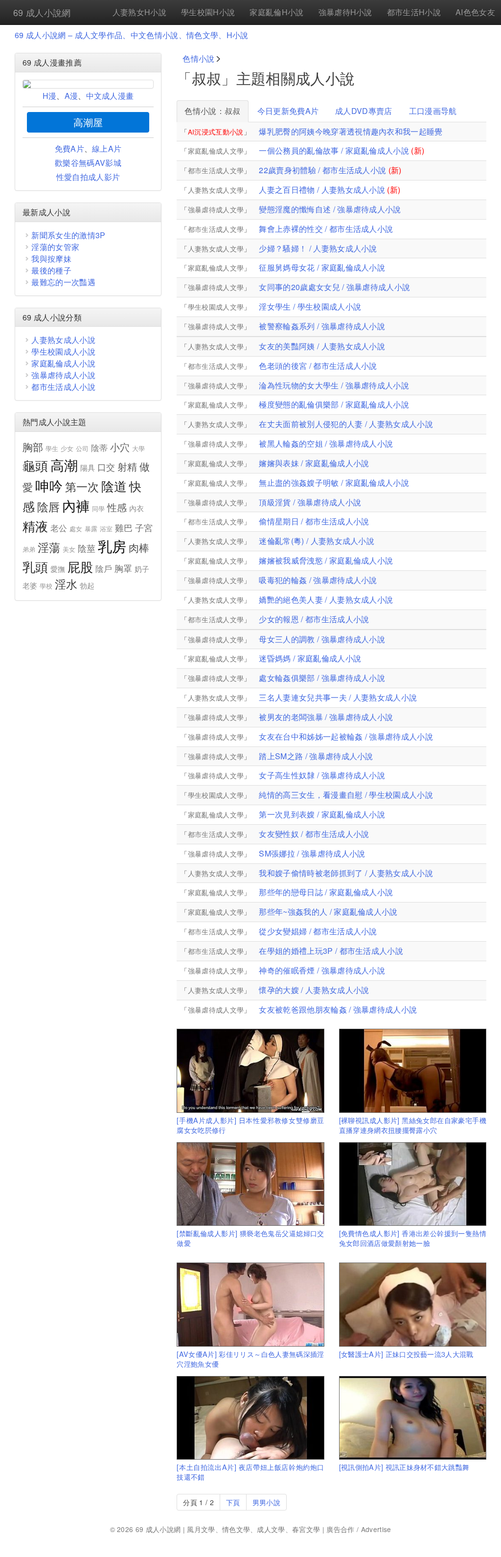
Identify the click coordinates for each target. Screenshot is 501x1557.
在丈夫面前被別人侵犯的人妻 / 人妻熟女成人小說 (346, 423)
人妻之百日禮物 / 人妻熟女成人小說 (322, 189)
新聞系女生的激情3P (68, 235)
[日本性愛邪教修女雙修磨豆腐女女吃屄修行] (250, 1070)
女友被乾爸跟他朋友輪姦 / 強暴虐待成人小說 (338, 1009)
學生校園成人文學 (216, 307)
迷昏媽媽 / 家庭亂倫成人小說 (310, 658)
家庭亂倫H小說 (276, 12)
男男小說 (266, 1502)
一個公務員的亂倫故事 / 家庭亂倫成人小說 (334, 150)
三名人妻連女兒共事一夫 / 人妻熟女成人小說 (338, 697)
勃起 (87, 585)
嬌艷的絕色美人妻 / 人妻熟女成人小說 (326, 599)
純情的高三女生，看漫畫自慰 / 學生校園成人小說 (346, 794)
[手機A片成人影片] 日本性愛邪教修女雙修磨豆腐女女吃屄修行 (250, 1125)
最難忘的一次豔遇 (63, 282)
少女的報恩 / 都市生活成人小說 (314, 619)
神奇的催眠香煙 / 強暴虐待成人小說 (322, 970)
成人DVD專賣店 (363, 110)
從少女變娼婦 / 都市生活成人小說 (318, 931)
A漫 (71, 95)
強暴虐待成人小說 (63, 375)
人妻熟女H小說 (139, 12)
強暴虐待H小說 (345, 12)
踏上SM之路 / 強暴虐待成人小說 (316, 756)
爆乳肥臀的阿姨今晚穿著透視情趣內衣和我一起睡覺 (350, 131)
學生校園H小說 (208, 12)
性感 (117, 507)
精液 (35, 526)
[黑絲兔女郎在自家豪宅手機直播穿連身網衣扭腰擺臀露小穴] (412, 1070)
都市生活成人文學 (216, 170)
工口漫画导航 (433, 110)
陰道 (114, 485)
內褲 (76, 505)
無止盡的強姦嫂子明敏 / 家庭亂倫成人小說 (334, 482)
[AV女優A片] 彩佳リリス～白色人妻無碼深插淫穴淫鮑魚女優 (250, 1359)
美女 (69, 549)
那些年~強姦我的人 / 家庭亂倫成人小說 (328, 911)
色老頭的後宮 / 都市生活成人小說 (318, 365)
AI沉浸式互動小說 (216, 131)
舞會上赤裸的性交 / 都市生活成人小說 (326, 228)
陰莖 (87, 548)
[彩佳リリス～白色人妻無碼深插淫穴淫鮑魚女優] (250, 1304)
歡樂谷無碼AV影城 (88, 162)
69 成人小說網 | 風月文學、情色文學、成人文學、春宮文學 (228, 1529)
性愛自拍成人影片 (88, 176)
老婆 (30, 585)
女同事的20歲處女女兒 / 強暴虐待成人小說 (334, 287)
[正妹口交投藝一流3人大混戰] (412, 1304)
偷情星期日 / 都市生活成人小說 (314, 521)
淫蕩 (49, 547)
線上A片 (106, 148)
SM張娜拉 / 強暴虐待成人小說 (312, 853)
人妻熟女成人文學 (216, 190)
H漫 (50, 95)
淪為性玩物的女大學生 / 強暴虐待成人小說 (334, 385)
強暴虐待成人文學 (216, 209)
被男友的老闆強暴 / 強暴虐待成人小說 (326, 716)
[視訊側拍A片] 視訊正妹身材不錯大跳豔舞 (404, 1467)
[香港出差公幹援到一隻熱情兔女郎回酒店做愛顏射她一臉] (412, 1184)
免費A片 (69, 148)
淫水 (66, 584)
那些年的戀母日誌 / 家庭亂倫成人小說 (326, 892)
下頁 (233, 1502)
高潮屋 (88, 122)
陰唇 (48, 506)
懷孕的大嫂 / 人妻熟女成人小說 (314, 989)
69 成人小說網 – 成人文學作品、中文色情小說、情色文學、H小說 (132, 35)
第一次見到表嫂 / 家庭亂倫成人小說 (322, 814)
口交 (106, 466)
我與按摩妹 (51, 258)
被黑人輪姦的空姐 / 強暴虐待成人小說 (326, 443)
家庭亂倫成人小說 (63, 363)
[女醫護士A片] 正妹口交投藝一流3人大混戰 (406, 1354)
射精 (127, 466)
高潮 (64, 464)
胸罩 (123, 568)
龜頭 (35, 465)
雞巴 (124, 527)
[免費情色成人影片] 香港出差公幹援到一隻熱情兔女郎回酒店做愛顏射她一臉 (412, 1238)
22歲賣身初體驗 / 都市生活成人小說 (322, 170)
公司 (82, 448)
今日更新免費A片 (288, 110)
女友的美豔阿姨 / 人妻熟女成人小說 (322, 346)
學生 (52, 448)
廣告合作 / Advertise (358, 1529)
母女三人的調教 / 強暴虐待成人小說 (322, 639)
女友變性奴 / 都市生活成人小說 (314, 833)
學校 (46, 585)
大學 (138, 448)
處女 (76, 528)
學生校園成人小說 (63, 351)
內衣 (136, 508)
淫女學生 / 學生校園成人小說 (310, 306)
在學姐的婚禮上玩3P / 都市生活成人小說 (331, 950)
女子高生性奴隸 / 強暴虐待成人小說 (322, 775)
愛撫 (58, 569)
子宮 (144, 527)
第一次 (82, 486)
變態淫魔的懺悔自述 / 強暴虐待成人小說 (330, 209)
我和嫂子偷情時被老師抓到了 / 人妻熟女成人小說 (346, 873)
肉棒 (139, 547)
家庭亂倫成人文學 (216, 151)
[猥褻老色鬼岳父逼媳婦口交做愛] (250, 1184)
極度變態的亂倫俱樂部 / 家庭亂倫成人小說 (334, 404)
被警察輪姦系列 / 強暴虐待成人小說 (322, 326)
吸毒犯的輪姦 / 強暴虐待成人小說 (318, 580)
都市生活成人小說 (63, 386)
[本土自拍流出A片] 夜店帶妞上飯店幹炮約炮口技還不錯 (250, 1472)
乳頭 (35, 566)
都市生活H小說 (414, 12)
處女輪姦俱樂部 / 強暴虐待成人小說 (322, 677)
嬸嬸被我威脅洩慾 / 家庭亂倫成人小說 (326, 560)
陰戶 (104, 568)
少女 (67, 448)
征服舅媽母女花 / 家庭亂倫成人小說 (322, 267)
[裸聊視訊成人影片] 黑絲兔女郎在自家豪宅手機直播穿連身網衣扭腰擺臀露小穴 (412, 1125)
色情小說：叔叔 (212, 110)
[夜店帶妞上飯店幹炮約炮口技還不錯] (250, 1418)
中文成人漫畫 (110, 95)
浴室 (106, 528)
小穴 (120, 447)
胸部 (33, 446)
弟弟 (29, 549)
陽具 (87, 467)
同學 (98, 508)
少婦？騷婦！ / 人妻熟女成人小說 (318, 248)
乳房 (112, 545)
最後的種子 (51, 270)
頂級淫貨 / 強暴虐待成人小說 (310, 502)
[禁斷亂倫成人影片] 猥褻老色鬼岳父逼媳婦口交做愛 (250, 1238)
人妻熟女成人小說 (63, 339)
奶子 (142, 569)
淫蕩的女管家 (55, 246)
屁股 (80, 566)
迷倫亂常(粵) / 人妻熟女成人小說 (316, 540)
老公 (59, 528)
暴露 (91, 528)
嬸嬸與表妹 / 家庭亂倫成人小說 (314, 463)
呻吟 (49, 485)
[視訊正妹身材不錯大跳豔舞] (412, 1418)
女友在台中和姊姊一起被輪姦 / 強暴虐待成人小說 (346, 736)
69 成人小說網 (42, 12)
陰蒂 (99, 447)
